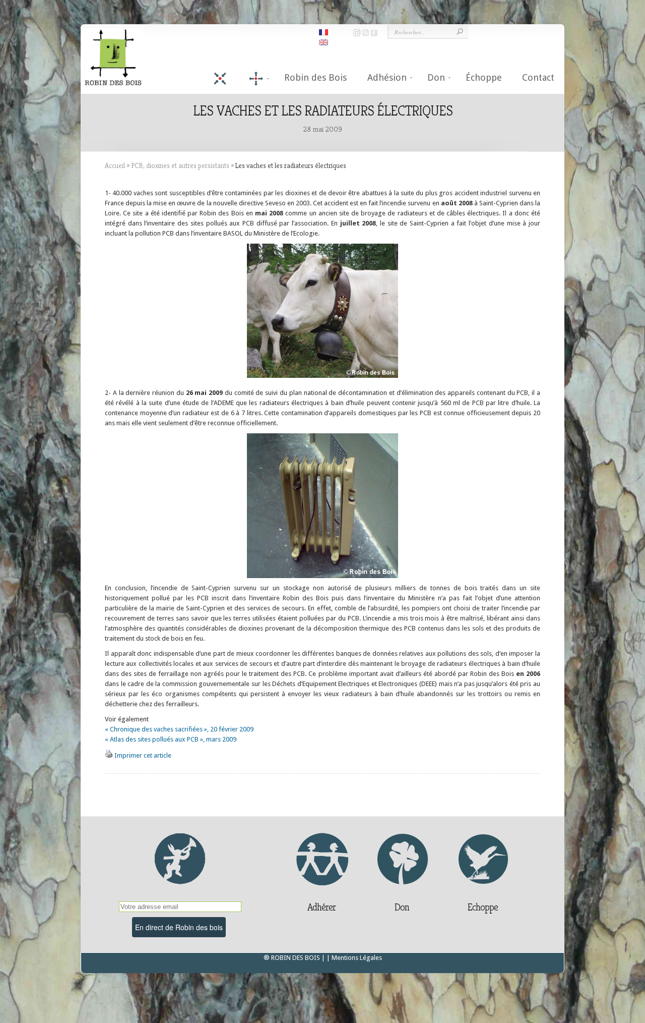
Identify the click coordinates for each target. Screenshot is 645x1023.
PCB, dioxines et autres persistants (180, 165)
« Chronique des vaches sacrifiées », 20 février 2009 (179, 729)
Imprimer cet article (142, 755)
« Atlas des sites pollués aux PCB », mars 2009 (170, 739)
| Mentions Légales (354, 957)
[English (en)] (323, 41)
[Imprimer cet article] (109, 755)
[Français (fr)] (323, 31)
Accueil (115, 165)
